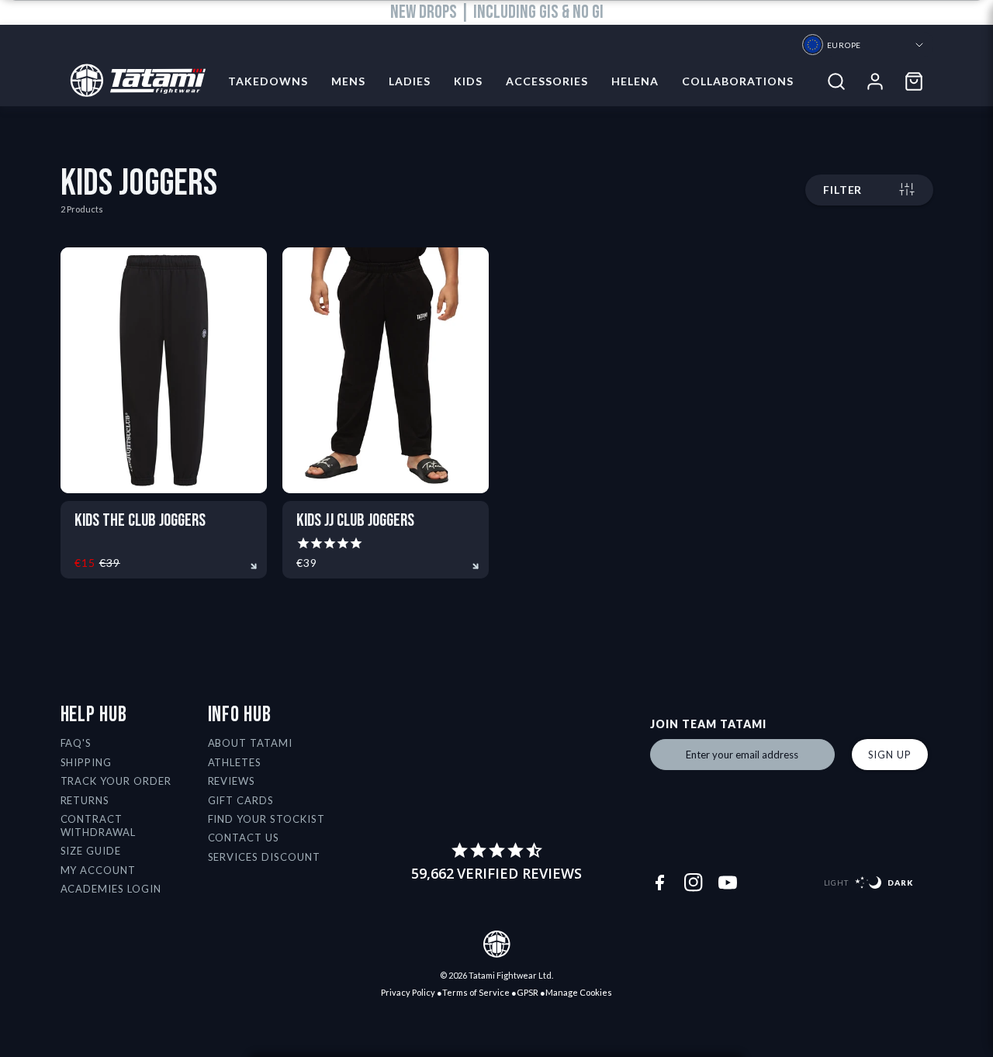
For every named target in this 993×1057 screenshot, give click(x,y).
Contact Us (244, 837)
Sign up (890, 754)
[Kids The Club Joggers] (164, 370)
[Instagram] (693, 882)
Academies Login (111, 889)
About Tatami (250, 743)
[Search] (836, 81)
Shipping (86, 762)
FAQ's (76, 743)
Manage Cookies (578, 992)
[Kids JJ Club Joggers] (385, 370)
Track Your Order (116, 781)
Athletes (235, 762)
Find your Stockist (267, 819)
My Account (99, 870)
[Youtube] (727, 882)
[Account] (875, 81)
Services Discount (264, 857)
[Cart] (913, 81)
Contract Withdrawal (99, 825)
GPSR (527, 992)
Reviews (232, 781)
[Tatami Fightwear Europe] (133, 81)
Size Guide (91, 851)
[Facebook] (659, 882)
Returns (85, 800)
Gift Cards (241, 800)
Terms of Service (476, 992)
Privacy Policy (408, 992)
